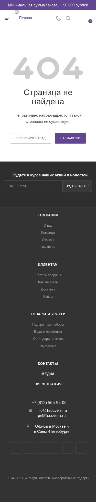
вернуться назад (31, 138)
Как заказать (48, 282)
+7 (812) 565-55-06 (49, 403)
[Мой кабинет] (77, 19)
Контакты (48, 364)
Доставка (48, 289)
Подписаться (77, 186)
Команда (48, 233)
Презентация (48, 384)
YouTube (41, 448)
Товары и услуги (48, 314)
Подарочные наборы (48, 324)
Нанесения (48, 346)
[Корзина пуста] (87, 18)
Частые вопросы (48, 275)
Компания (48, 215)
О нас (48, 225)
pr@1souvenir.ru (52, 415)
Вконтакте (15, 448)
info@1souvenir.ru (52, 410)
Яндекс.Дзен (67, 448)
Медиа (48, 374)
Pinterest (80, 448)
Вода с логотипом (48, 332)
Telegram (28, 448)
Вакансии (48, 247)
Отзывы (48, 240)
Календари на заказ (48, 339)
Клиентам (48, 265)
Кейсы (48, 296)
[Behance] (54, 448)
